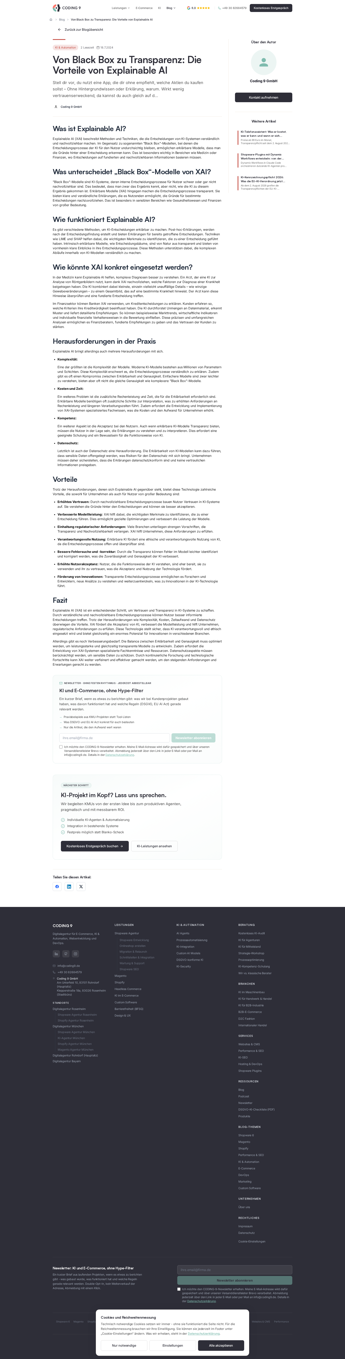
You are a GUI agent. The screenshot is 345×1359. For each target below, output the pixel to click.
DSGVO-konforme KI (189, 959)
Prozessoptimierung (251, 959)
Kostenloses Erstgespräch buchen (92, 846)
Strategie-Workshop (251, 953)
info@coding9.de (69, 965)
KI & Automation (190, 924)
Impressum (245, 1226)
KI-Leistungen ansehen (154, 846)
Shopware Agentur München (76, 1032)
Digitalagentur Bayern (67, 1061)
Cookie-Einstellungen (251, 1241)
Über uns (244, 1207)
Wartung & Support (132, 963)
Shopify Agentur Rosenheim (76, 1020)
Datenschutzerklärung (203, 1333)
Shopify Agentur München (75, 1043)
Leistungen (119, 8)
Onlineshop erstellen (133, 945)
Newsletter (245, 1103)
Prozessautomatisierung (191, 940)
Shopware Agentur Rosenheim (77, 1014)
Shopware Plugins (250, 1070)
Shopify (119, 982)
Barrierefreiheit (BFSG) (129, 1009)
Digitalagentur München (68, 1026)
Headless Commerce (128, 989)
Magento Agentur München (75, 1049)
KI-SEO (243, 1057)
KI (159, 8)
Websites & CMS (249, 1044)
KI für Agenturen (249, 940)
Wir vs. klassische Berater (255, 973)
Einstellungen (173, 1345)
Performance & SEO (251, 1050)
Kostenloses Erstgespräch (271, 8)
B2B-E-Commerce (250, 1012)
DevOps (243, 1175)
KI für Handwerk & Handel (255, 998)
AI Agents (182, 933)
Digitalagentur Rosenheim (69, 1009)
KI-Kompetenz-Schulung (254, 966)
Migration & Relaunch (133, 951)
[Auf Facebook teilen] (57, 886)
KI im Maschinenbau (251, 992)
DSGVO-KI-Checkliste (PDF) (256, 1109)
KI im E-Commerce (127, 995)
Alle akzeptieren (221, 1345)
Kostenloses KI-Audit (251, 933)
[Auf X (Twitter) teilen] (81, 886)
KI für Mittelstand (249, 946)
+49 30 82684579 (234, 8)
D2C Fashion (246, 1018)
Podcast (243, 1096)
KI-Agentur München (71, 1038)
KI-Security (183, 966)
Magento (120, 975)
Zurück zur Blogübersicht (84, 30)
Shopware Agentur (127, 933)
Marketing (245, 1181)
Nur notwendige (124, 1345)
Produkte (244, 1116)
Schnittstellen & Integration (137, 957)
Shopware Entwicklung (134, 940)
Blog (169, 8)
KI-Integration (185, 946)
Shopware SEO (129, 969)
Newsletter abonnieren (193, 738)
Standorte (61, 1002)
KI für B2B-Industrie (251, 1005)
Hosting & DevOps (250, 1064)
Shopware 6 (246, 1135)
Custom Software (126, 1002)
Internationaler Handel (252, 1025)
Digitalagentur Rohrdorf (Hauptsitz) (75, 1055)
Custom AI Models (188, 953)
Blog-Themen (249, 1126)
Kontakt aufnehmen (264, 97)
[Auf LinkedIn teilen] (69, 886)
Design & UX (123, 1015)
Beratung (246, 924)
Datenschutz (246, 1232)
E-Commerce (144, 8)
